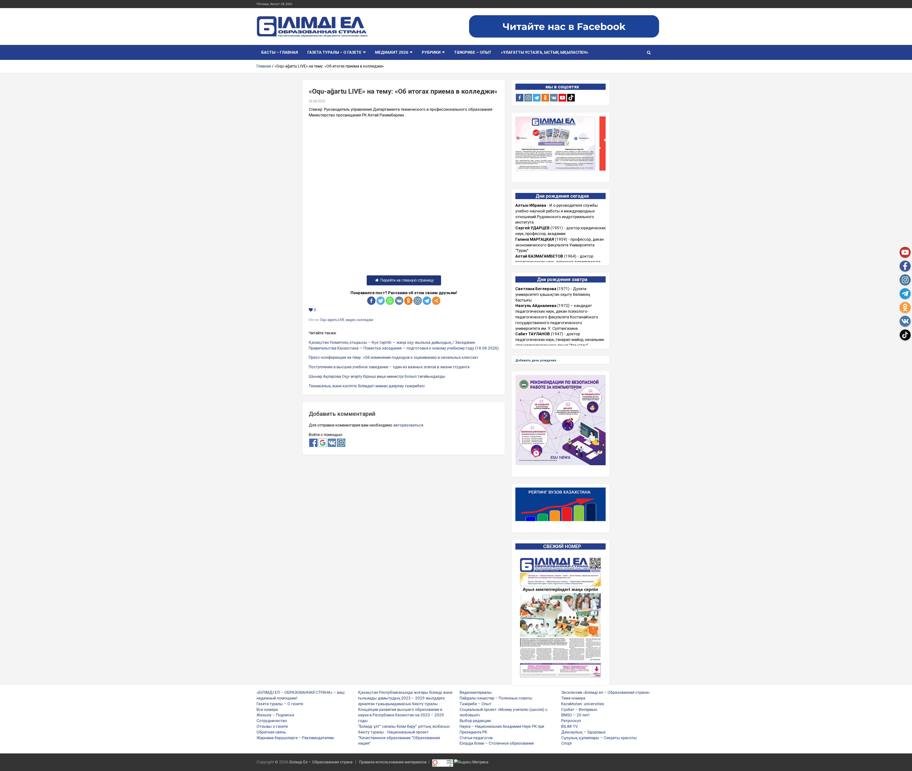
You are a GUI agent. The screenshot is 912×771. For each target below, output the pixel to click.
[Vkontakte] (399, 301)
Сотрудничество (271, 720)
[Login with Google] (322, 443)
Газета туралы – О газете (334, 52)
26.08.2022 (317, 101)
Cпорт (566, 743)
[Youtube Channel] (562, 97)
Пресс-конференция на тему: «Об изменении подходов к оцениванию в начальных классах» (393, 357)
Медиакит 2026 (391, 52)
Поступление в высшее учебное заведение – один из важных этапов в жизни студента (389, 366)
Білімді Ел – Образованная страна (321, 762)
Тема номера (573, 698)
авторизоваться (408, 425)
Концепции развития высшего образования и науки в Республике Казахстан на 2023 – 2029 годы (401, 715)
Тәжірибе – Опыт (472, 52)
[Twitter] (380, 301)
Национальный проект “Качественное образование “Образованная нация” (399, 738)
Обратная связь (271, 732)
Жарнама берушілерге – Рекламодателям (295, 737)
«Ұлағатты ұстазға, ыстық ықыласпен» (545, 52)
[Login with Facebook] (313, 443)
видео (351, 320)
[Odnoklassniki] (408, 301)
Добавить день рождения (535, 360)
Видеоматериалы (476, 692)
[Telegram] (427, 301)
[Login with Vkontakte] (332, 443)
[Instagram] (528, 97)
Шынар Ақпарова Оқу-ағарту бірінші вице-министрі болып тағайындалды (377, 376)
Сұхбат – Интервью (579, 709)
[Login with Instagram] (341, 443)
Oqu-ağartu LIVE (332, 320)
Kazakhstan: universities (582, 703)
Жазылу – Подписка (275, 715)
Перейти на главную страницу (407, 280)
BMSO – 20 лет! (575, 715)
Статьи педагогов (476, 737)
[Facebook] (371, 301)
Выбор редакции (475, 720)
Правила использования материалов (393, 762)
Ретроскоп (571, 720)
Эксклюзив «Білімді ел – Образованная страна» (605, 692)
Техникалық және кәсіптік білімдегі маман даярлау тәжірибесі (367, 385)
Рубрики (431, 52)
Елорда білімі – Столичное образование (497, 743)
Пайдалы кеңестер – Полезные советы (496, 698)
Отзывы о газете (272, 726)
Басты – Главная (279, 52)
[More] (436, 301)
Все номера (267, 709)
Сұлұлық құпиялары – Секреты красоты (599, 737)
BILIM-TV (569, 726)
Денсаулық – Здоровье (583, 732)
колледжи (365, 320)
